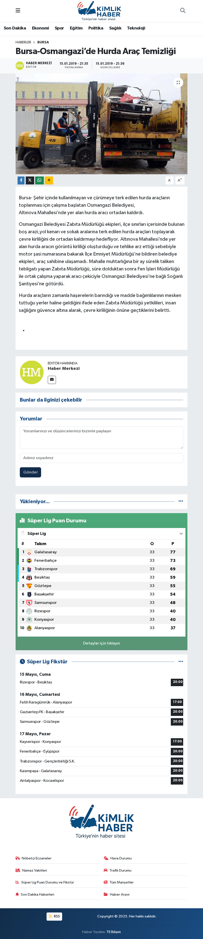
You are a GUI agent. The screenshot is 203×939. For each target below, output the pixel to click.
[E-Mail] (52, 380)
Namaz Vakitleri (34, 870)
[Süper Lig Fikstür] (180, 662)
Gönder (30, 472)
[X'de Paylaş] (30, 180)
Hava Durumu (121, 858)
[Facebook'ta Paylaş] (21, 180)
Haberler (23, 42)
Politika (95, 28)
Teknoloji (136, 28)
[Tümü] (180, 501)
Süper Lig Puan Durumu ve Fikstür (47, 882)
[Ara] (182, 11)
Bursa (43, 42)
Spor (59, 28)
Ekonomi (40, 28)
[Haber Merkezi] (32, 372)
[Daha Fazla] (49, 180)
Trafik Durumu (120, 870)
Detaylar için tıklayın (101, 643)
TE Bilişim (113, 932)
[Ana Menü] (18, 11)
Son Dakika (15, 28)
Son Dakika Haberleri (37, 894)
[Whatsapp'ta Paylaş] (39, 180)
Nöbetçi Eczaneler (36, 858)
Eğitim (76, 28)
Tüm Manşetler (121, 882)
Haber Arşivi (119, 894)
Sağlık (115, 28)
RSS (56, 916)
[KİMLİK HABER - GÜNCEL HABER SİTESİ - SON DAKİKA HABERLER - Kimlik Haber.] (99, 11)
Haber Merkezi (64, 368)
